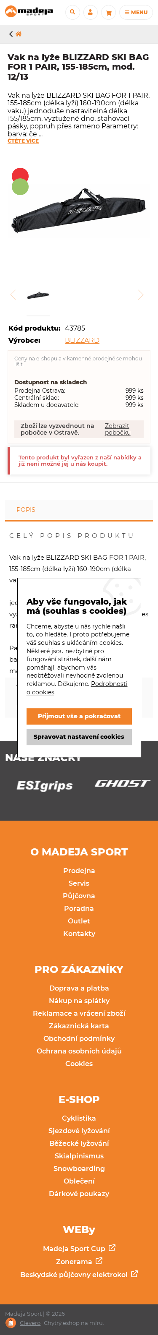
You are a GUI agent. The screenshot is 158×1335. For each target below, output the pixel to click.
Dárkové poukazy (79, 1194)
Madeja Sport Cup (75, 1249)
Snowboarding (79, 1169)
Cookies (79, 1064)
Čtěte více (23, 141)
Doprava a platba (79, 988)
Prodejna (79, 871)
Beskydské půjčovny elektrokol (74, 1275)
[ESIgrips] (40, 788)
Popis (25, 510)
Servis (79, 883)
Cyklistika (79, 1118)
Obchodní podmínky (79, 1039)
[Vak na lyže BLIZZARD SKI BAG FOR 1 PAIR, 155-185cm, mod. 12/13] (79, 212)
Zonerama (75, 1262)
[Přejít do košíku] (108, 12)
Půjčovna (79, 896)
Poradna (79, 909)
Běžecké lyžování (79, 1143)
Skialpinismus (79, 1156)
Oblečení (79, 1181)
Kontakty (79, 934)
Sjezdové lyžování (79, 1131)
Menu (138, 12)
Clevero (30, 1323)
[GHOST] (118, 786)
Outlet (79, 921)
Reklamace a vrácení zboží (79, 1013)
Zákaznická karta (79, 1026)
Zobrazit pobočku (118, 429)
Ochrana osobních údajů (79, 1051)
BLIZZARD (82, 340)
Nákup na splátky (79, 1001)
